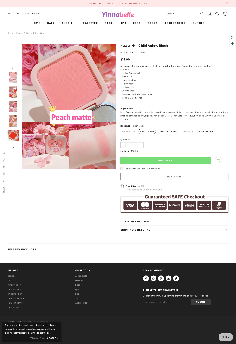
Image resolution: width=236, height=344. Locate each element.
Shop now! (142, 3)
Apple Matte (128, 131)
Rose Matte (187, 131)
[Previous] (13, 68)
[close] (227, 3)
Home (10, 33)
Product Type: (127, 52)
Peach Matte (147, 131)
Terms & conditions (150, 168)
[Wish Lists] (218, 160)
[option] (69, 106)
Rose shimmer (206, 131)
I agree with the (132, 168)
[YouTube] (168, 278)
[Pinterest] (161, 278)
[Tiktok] (176, 278)
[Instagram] (153, 278)
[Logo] (118, 14)
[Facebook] (146, 278)
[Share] (226, 160)
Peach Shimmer (168, 131)
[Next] (13, 147)
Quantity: (125, 139)
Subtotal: (125, 151)
